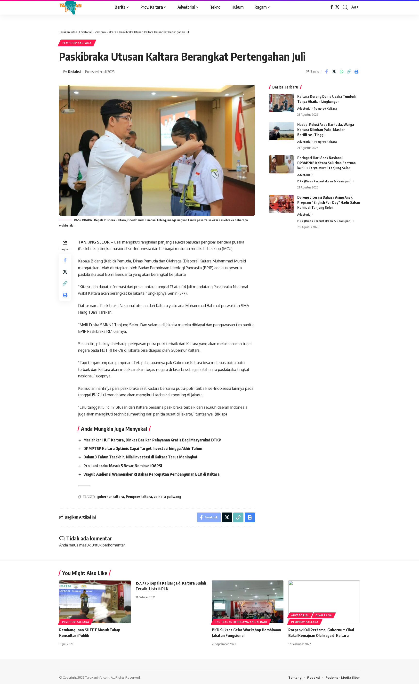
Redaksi (74, 71)
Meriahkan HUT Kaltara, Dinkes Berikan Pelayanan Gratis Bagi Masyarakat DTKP (152, 440)
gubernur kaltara (110, 497)
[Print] (356, 71)
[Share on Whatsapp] (341, 71)
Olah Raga (323, 615)
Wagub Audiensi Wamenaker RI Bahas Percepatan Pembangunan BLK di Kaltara (151, 474)
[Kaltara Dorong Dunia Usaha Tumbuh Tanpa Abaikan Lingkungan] (281, 103)
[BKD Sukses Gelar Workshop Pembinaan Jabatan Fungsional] (247, 601)
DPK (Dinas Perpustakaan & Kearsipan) (324, 181)
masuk (85, 545)
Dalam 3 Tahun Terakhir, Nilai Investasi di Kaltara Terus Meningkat (140, 457)
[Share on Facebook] (326, 71)
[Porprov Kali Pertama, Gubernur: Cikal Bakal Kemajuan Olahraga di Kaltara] (324, 601)
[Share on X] (333, 71)
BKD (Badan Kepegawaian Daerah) (241, 621)
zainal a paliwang (167, 497)
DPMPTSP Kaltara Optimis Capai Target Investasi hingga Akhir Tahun (142, 448)
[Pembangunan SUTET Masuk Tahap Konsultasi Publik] (95, 601)
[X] (337, 7)
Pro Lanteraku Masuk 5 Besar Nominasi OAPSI (122, 465)
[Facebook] (331, 7)
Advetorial (304, 108)
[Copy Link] (349, 71)
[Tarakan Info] (80, 7)
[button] (345, 7)
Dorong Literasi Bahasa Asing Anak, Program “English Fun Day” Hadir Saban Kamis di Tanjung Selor (328, 202)
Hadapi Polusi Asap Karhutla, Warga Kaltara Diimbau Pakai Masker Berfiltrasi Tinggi (325, 129)
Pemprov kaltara (139, 497)
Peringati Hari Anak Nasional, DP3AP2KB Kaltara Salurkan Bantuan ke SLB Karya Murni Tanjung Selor (326, 163)
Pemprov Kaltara (77, 43)
